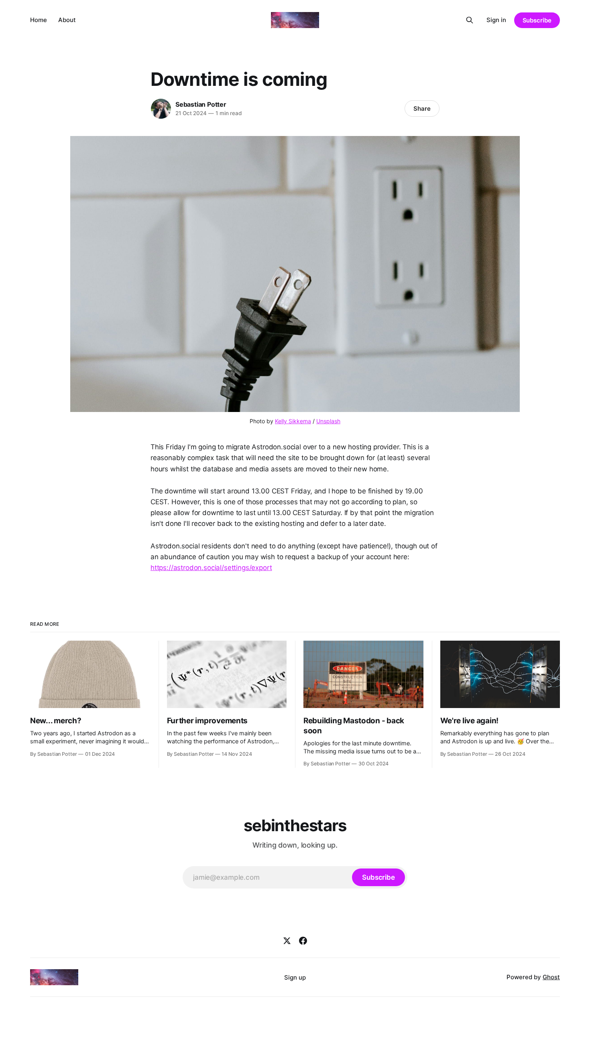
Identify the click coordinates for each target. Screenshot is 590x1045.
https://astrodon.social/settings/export (211, 568)
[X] (287, 941)
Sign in (496, 20)
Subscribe (537, 20)
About (67, 20)
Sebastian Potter (200, 104)
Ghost (551, 977)
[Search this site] (469, 20)
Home (38, 20)
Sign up (295, 977)
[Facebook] (303, 941)
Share (422, 108)
